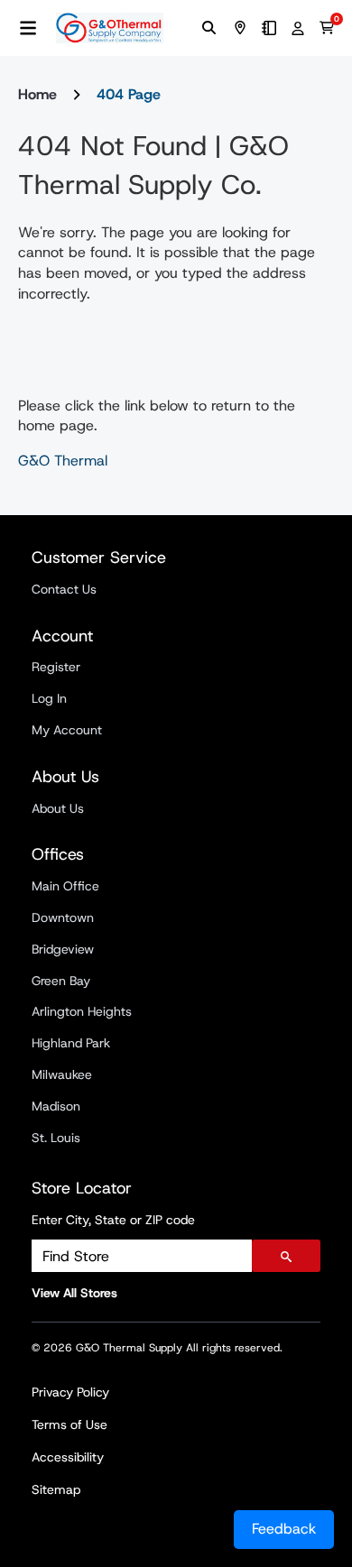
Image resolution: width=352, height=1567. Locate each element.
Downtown (63, 917)
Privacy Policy (70, 1392)
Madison (56, 1106)
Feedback (284, 1528)
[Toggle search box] (209, 28)
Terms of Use (69, 1424)
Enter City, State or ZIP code (113, 1220)
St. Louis (56, 1137)
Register (56, 667)
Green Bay (61, 980)
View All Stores (74, 1293)
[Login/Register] (298, 28)
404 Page (129, 94)
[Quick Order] (269, 28)
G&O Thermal (62, 460)
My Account (67, 730)
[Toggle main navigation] (28, 28)
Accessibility (68, 1457)
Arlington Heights (82, 1011)
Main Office (65, 886)
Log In (49, 698)
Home (37, 94)
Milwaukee (62, 1074)
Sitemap (56, 1489)
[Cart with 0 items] (327, 28)
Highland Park (71, 1043)
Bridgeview (63, 949)
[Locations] (240, 28)
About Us (58, 808)
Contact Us (64, 589)
